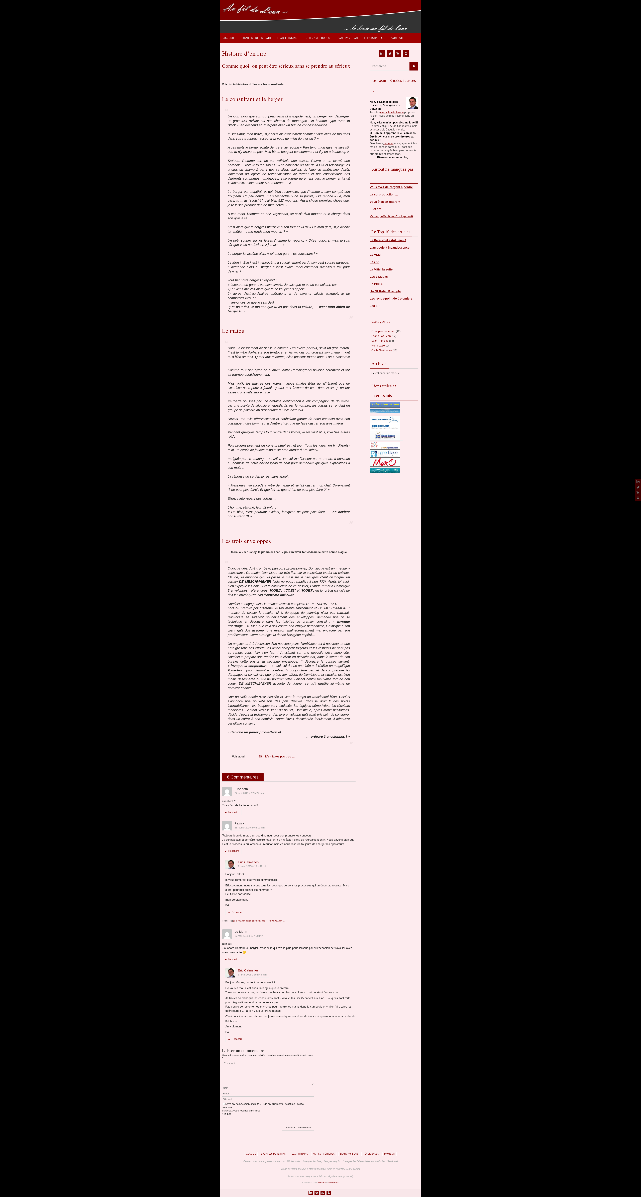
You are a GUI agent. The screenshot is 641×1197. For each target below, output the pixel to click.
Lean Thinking (379, 340)
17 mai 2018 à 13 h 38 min (249, 935)
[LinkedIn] (637, 482)
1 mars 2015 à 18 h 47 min (252, 866)
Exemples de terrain (383, 331)
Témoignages (371, 1154)
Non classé (378, 345)
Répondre (233, 812)
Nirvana (322, 1182)
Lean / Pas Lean (381, 336)
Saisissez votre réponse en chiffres (241, 1110)
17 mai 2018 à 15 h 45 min (252, 974)
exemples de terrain (392, 112)
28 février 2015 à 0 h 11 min (250, 827)
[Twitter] (637, 487)
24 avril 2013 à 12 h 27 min (249, 793)
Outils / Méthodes (381, 350)
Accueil (251, 1154)
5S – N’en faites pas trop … (277, 756)
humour (388, 143)
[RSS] (637, 492)
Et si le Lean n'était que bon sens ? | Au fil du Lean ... (259, 921)
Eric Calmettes (248, 862)
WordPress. (334, 1182)
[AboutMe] (637, 498)
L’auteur (389, 1154)
